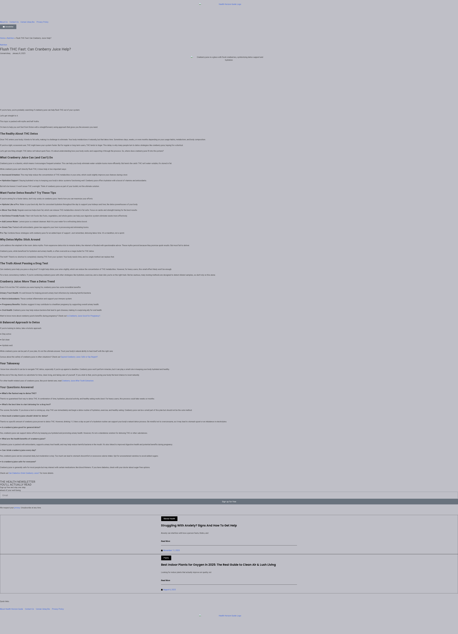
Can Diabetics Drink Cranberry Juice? (24, 473)
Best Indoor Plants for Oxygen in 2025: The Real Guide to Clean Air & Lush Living (218, 565)
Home (2, 38)
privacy (17, 508)
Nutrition (10, 38)
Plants (166, 558)
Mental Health (169, 519)
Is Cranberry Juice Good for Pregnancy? (83, 316)
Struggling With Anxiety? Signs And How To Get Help (199, 525)
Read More (165, 541)
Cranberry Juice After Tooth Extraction (78, 381)
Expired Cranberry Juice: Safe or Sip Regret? (79, 357)
